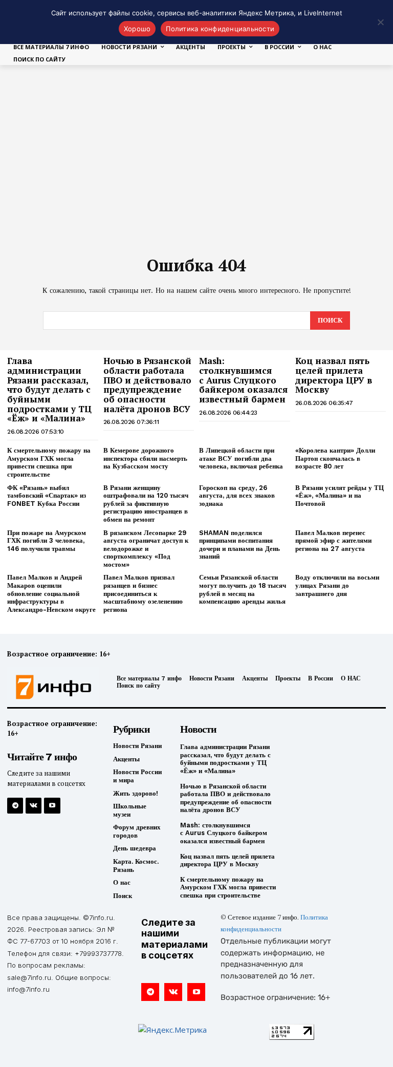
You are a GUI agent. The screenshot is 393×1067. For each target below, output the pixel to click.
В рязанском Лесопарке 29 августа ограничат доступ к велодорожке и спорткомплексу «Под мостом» (145, 548)
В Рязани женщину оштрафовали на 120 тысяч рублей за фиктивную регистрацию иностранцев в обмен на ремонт (145, 503)
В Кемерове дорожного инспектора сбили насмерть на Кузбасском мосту (145, 458)
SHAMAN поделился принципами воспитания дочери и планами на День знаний (239, 545)
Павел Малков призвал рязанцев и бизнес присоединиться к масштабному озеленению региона (143, 593)
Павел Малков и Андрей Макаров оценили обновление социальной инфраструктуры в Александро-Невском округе (51, 593)
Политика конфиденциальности (220, 29)
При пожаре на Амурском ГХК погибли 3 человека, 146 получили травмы (46, 540)
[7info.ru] (51, 687)
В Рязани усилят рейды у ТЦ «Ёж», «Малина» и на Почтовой (339, 495)
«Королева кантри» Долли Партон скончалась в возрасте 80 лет (335, 458)
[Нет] (380, 22)
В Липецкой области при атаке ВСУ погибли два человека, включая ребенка (241, 458)
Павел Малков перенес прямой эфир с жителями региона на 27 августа (333, 540)
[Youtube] (52, 806)
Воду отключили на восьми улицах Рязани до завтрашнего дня (337, 585)
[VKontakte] (33, 806)
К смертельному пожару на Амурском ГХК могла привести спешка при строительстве (49, 462)
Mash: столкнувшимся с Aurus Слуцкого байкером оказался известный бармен (243, 380)
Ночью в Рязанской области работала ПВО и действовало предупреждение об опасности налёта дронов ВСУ (147, 384)
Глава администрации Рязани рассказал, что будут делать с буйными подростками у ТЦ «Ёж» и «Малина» (49, 389)
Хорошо (137, 29)
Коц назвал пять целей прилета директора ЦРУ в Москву (333, 375)
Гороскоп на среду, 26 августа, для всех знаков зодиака (237, 495)
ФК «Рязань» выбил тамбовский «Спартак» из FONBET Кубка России (46, 495)
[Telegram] (15, 806)
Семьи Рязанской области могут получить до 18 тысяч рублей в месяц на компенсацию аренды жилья (242, 589)
